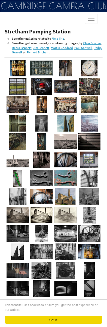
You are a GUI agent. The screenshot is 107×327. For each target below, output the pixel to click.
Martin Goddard (62, 48)
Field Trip (58, 38)
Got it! (53, 319)
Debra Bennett (22, 48)
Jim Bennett (41, 48)
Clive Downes (92, 43)
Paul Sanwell (83, 48)
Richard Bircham (37, 52)
